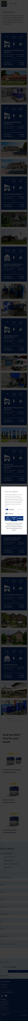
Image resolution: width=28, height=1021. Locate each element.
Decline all (14, 518)
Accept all (20, 518)
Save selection (8, 518)
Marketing (11, 509)
